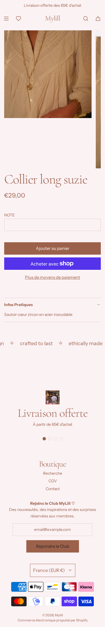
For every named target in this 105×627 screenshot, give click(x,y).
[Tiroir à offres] (18, 18)
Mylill (52, 18)
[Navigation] (6, 18)
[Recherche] (86, 18)
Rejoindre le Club (52, 546)
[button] (44, 438)
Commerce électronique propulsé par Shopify (53, 620)
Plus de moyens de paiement (52, 277)
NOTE (9, 215)
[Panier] (98, 18)
